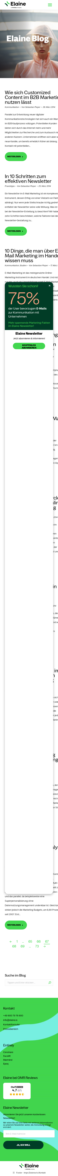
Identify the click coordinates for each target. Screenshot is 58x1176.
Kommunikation (12, 107)
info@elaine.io (10, 1020)
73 (37, 946)
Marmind (7, 1059)
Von (30, 107)
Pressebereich (10, 1029)
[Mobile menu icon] (50, 5)
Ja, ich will (23, 1145)
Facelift (7, 1056)
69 (22, 946)
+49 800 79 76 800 (13, 1015)
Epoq (5, 1063)
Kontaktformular (11, 1024)
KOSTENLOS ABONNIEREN (29, 346)
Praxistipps (10, 186)
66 (39, 941)
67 (47, 941)
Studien (23, 265)
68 (14, 946)
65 (30, 941)
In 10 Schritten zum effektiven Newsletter (28, 178)
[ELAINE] (17, 1098)
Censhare (8, 1052)
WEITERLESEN (14, 156)
